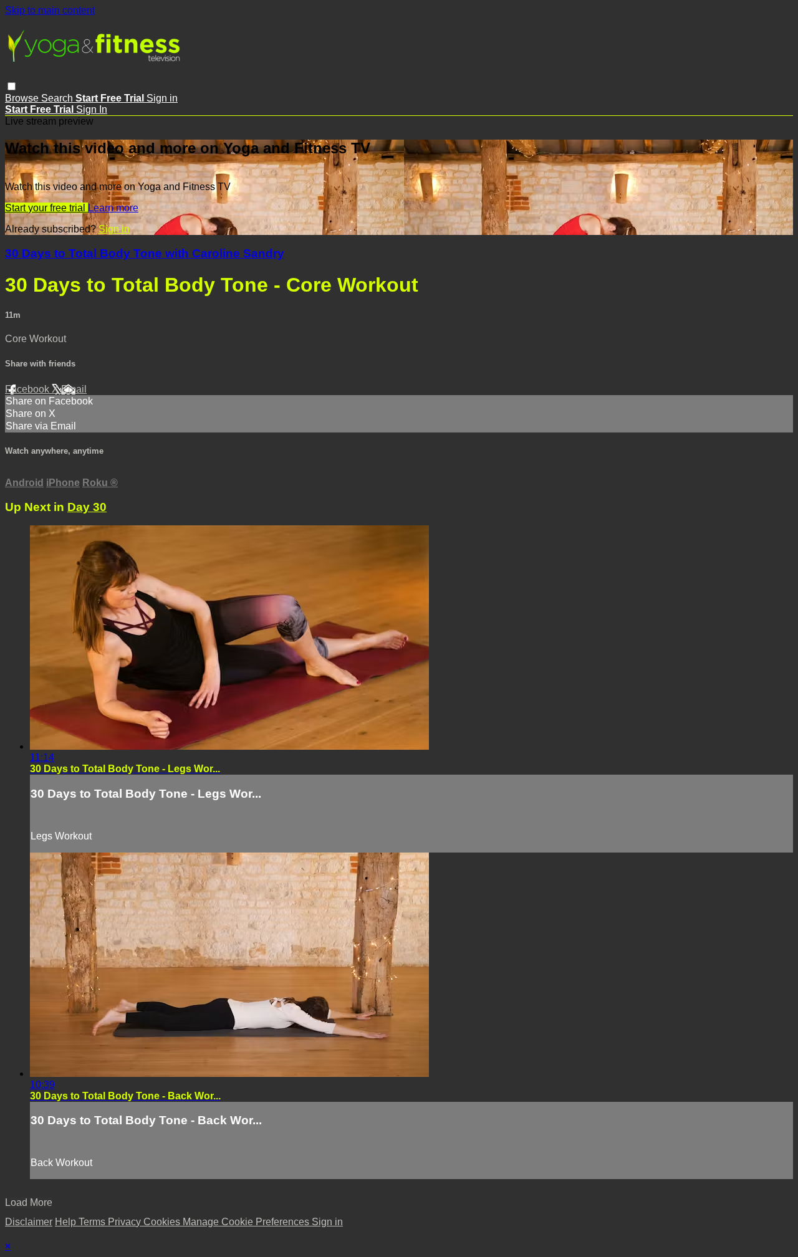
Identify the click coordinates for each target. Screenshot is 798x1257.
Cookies (163, 1221)
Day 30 (87, 507)
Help (67, 1221)
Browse (23, 98)
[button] (11, 86)
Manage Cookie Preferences (247, 1221)
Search (58, 98)
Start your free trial (46, 208)
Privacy (125, 1221)
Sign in (162, 98)
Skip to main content (50, 10)
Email (74, 389)
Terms (93, 1221)
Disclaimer (28, 1221)
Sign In (91, 109)
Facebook (28, 389)
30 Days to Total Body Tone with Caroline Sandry (144, 253)
